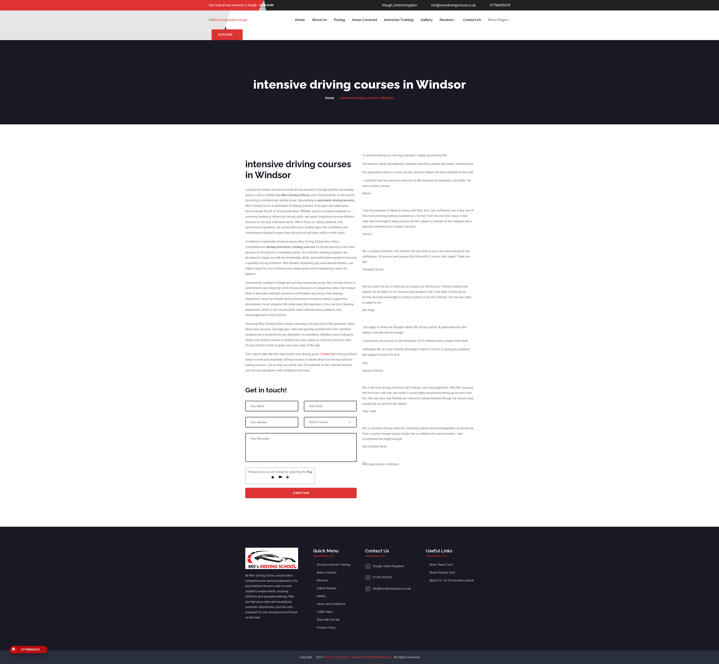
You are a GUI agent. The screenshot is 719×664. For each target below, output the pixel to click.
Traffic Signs (325, 612)
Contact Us (472, 20)
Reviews (446, 20)
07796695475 (500, 5)
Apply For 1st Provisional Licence (452, 580)
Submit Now (301, 492)
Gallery (427, 20)
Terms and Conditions (331, 604)
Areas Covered (364, 20)
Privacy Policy (326, 627)
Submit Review (326, 588)
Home (300, 20)
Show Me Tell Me (328, 619)
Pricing (339, 20)
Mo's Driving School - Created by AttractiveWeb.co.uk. (358, 657)
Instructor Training (398, 20)
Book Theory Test (441, 564)
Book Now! (266, 5)
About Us (319, 20)
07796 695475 (382, 577)
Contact (325, 354)
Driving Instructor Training (333, 564)
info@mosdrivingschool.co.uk (453, 5)
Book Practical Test (442, 572)
